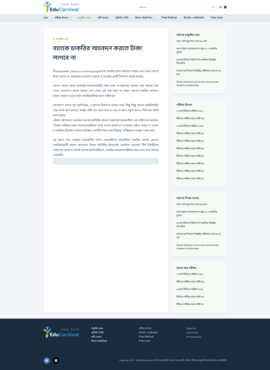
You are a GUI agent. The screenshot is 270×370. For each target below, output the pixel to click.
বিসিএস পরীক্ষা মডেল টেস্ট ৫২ (190, 179)
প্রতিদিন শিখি (122, 18)
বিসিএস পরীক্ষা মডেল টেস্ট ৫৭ (190, 141)
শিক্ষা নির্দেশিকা (169, 18)
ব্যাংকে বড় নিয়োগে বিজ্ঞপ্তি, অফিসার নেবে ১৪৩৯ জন (198, 72)
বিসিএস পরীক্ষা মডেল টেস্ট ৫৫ (190, 156)
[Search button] (213, 7)
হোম (46, 18)
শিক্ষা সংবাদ (217, 18)
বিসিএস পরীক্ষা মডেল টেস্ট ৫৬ (190, 149)
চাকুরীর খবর (84, 18)
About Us (191, 329)
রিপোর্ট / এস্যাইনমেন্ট (194, 18)
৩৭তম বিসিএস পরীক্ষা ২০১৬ (189, 111)
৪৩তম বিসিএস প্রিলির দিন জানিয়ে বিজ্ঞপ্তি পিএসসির (196, 61)
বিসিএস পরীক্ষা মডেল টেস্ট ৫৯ (190, 119)
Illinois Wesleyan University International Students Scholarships (197, 84)
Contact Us (192, 333)
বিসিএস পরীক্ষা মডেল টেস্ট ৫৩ (190, 171)
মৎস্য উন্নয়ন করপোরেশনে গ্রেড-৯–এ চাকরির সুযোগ (196, 50)
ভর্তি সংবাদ (103, 18)
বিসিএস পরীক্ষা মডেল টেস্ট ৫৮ (190, 134)
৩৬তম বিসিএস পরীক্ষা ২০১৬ (189, 126)
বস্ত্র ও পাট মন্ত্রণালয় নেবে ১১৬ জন (191, 41)
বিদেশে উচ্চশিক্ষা (143, 18)
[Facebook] (220, 7)
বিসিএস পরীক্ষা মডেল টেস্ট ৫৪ (190, 164)
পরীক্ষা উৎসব (61, 18)
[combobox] (173, 7)
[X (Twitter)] (225, 7)
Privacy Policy (194, 337)
